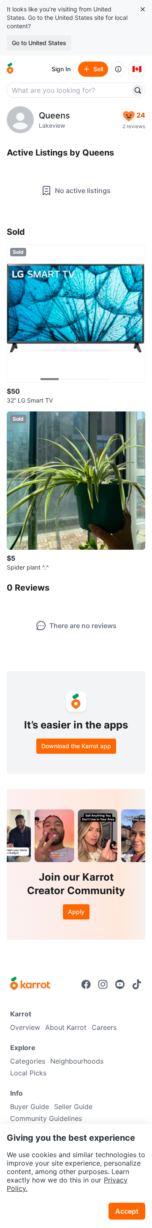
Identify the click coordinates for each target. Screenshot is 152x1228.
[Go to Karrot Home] (30, 984)
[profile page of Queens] (20, 119)
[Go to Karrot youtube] (120, 984)
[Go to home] (10, 69)
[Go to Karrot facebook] (86, 984)
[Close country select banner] (143, 9)
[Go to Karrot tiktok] (137, 984)
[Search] (138, 90)
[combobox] (69, 90)
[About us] (118, 69)
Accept (126, 1211)
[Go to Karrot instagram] (103, 984)
